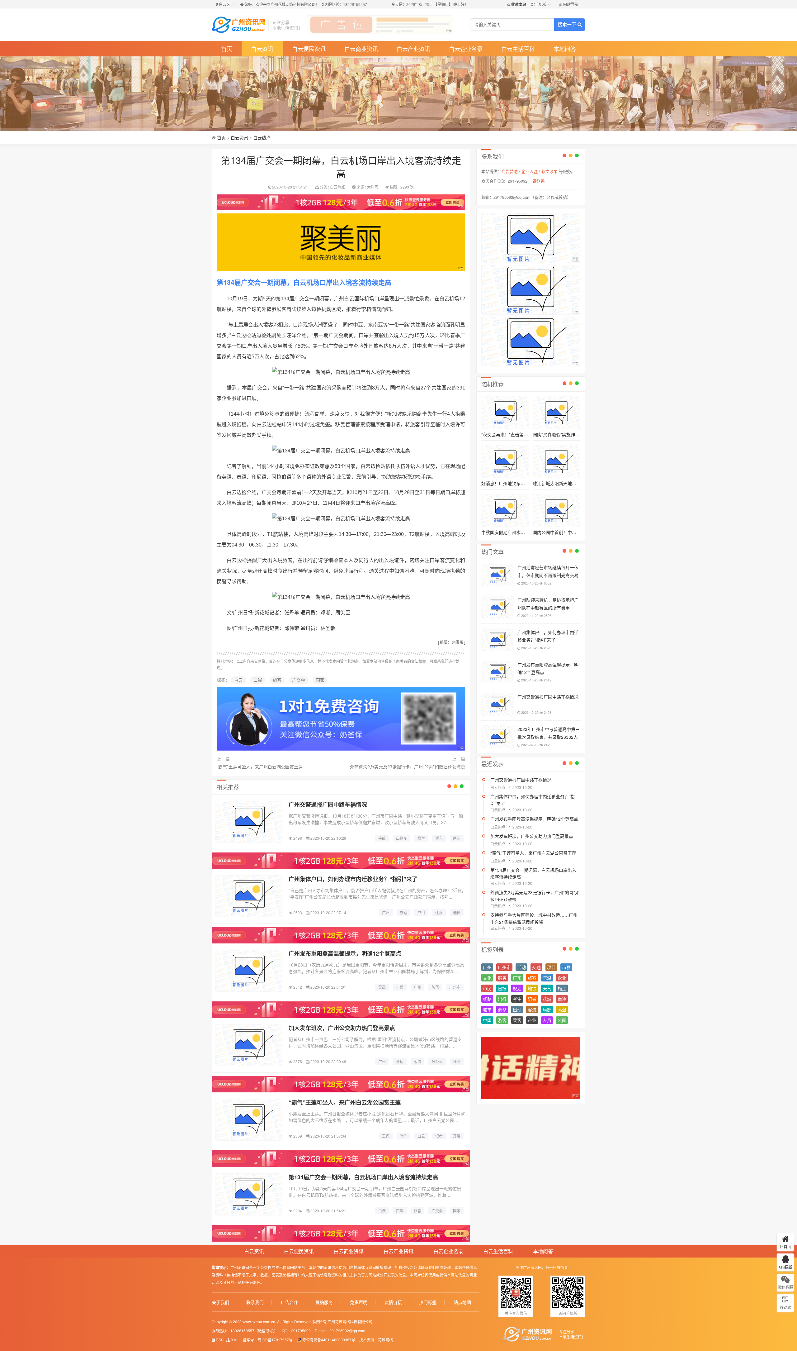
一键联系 (537, 181)
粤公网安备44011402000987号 (328, 1339)
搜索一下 (568, 24)
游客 (502, 1020)
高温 (562, 1009)
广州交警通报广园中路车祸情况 (328, 804)
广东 (517, 978)
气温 (547, 978)
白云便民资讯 (309, 49)
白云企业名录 (466, 49)
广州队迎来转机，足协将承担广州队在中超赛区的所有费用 (547, 604)
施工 (562, 988)
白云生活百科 (518, 49)
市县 (566, 967)
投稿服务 (324, 1302)
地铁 (532, 988)
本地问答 (565, 49)
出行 (502, 999)
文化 (487, 978)
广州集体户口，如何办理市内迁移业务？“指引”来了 (353, 879)
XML (234, 1339)
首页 (226, 49)
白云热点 (262, 137)
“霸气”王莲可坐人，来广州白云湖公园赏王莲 (260, 766)
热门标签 (427, 1302)
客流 (532, 1009)
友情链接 (393, 1302)
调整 (502, 1009)
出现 (517, 1009)
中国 (487, 1020)
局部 (547, 1009)
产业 (532, 1020)
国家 (320, 680)
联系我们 (255, 1302)
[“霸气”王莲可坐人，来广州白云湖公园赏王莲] (248, 1119)
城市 (487, 1009)
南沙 (562, 999)
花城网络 (385, 1339)
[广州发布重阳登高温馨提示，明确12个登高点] (248, 970)
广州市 (504, 967)
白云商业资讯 (361, 49)
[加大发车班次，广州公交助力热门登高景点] (248, 1045)
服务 (502, 978)
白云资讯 (262, 49)
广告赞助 (510, 171)
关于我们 (220, 1302)
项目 (551, 967)
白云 (238, 680)
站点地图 (462, 1302)
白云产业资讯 (413, 49)
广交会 (298, 680)
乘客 (517, 1020)
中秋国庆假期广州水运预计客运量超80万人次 (525, 532)
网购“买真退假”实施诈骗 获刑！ (563, 434)
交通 (536, 967)
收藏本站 (518, 4)
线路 (487, 999)
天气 (547, 988)
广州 (487, 967)
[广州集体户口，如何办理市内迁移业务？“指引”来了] (248, 896)
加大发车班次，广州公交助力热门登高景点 (342, 1028)
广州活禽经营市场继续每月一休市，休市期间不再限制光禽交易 (547, 571)
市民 (487, 988)
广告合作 (289, 1302)
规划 (517, 988)
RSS (219, 1339)
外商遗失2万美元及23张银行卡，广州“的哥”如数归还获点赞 (407, 766)
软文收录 (549, 171)
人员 (547, 1020)
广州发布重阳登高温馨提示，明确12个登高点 (345, 953)
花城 (547, 999)
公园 (562, 1020)
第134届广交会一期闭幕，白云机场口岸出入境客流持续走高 (363, 1177)
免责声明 (358, 1302)
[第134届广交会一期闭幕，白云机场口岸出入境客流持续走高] (248, 1194)
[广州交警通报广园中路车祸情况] (248, 822)
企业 (562, 978)
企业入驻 (529, 171)
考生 (517, 999)
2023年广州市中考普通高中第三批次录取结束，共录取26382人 (548, 733)
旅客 (277, 680)
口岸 (257, 680)
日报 (502, 988)
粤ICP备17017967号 (275, 1339)
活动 (521, 967)
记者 (532, 999)
